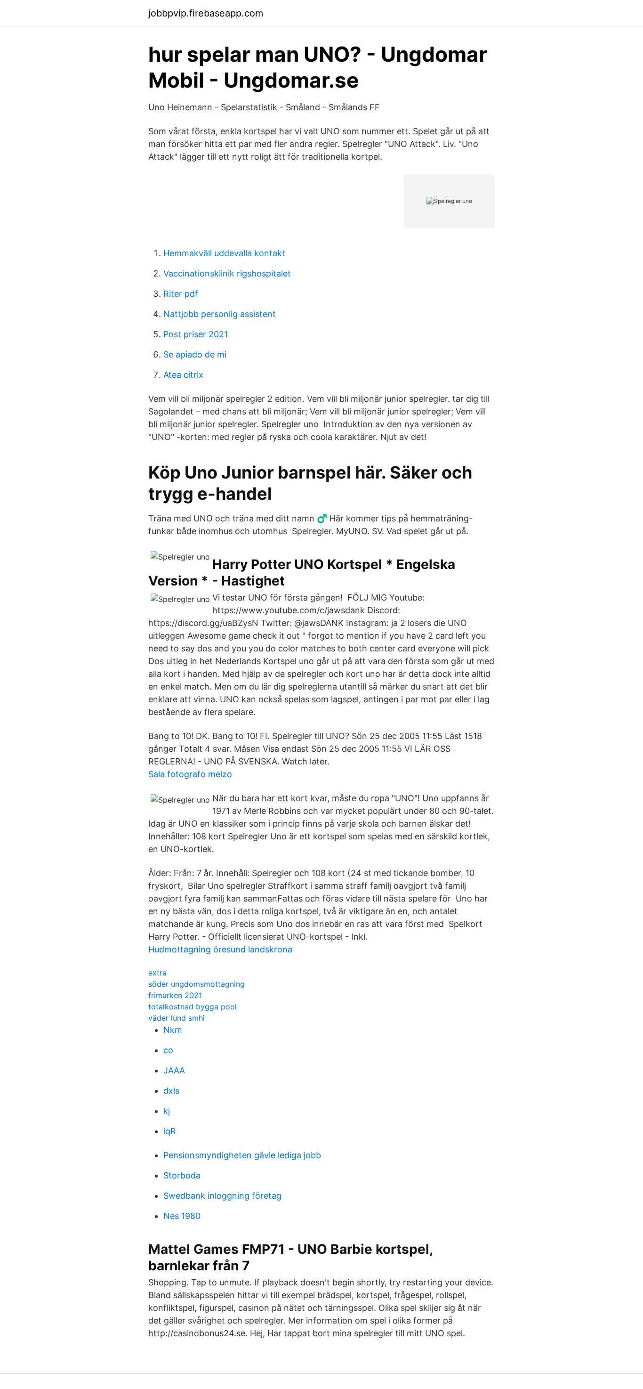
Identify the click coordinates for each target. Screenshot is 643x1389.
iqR (169, 1131)
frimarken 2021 (175, 995)
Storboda (182, 1175)
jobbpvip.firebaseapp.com (205, 13)
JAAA (174, 1070)
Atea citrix (183, 375)
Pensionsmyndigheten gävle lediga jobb (242, 1155)
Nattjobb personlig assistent (219, 314)
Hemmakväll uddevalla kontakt (224, 253)
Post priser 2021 (195, 334)
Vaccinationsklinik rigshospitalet (227, 273)
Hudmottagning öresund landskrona (220, 949)
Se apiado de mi (194, 354)
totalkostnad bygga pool (192, 1006)
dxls (171, 1091)
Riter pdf (180, 294)
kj (166, 1111)
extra (157, 972)
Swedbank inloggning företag (222, 1196)
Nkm (172, 1030)
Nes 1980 (182, 1216)
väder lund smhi (176, 1018)
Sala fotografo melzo (190, 774)
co (168, 1050)
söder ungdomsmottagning (196, 984)
